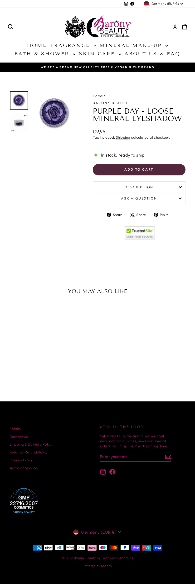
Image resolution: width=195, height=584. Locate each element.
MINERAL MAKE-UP (132, 45)
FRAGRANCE (71, 45)
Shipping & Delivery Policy (31, 444)
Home (98, 96)
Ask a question (139, 198)
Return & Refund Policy (29, 452)
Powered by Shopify (97, 566)
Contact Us (19, 436)
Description (139, 187)
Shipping (123, 137)
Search (15, 428)
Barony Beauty (110, 103)
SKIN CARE (98, 54)
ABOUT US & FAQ (152, 54)
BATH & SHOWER (43, 54)
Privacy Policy (21, 460)
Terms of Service (23, 468)
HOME (37, 45)
